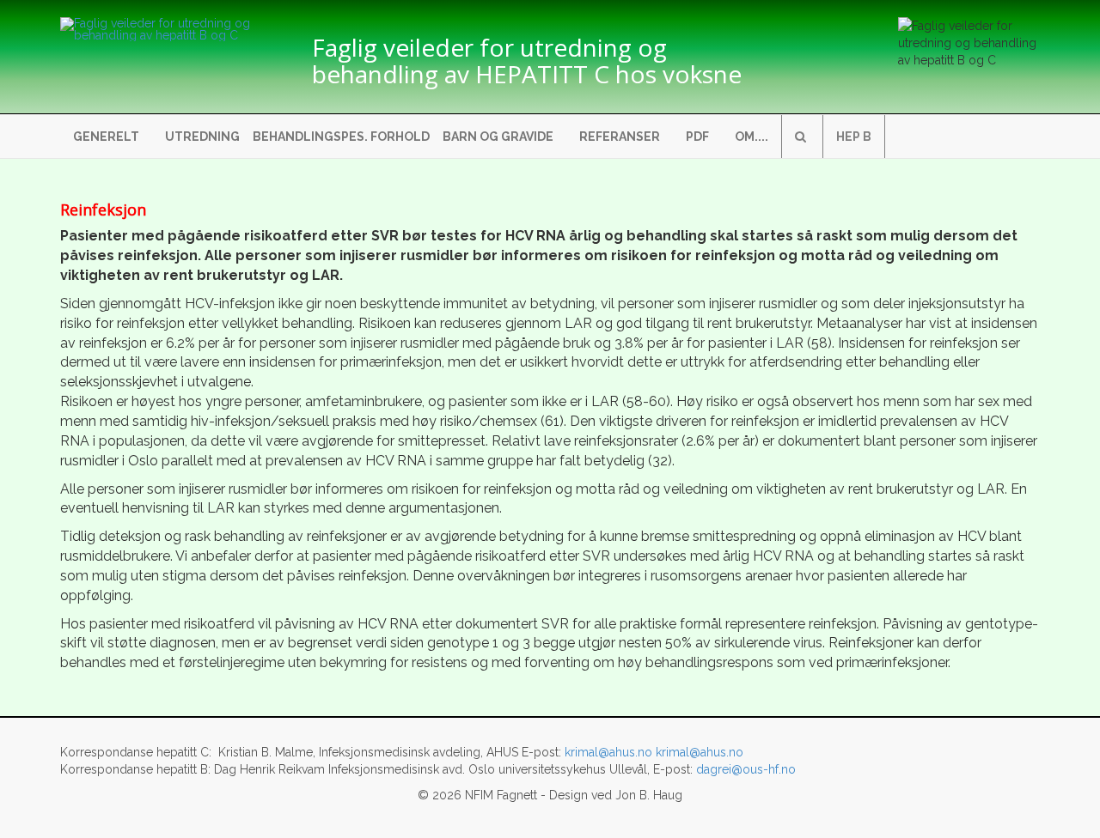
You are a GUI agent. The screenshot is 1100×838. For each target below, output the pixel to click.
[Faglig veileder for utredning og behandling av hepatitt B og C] (173, 29)
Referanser (619, 136)
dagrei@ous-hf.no (746, 769)
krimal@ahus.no (608, 752)
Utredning (202, 136)
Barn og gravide (498, 136)
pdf (697, 136)
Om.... (751, 136)
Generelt (106, 136)
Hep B (853, 136)
